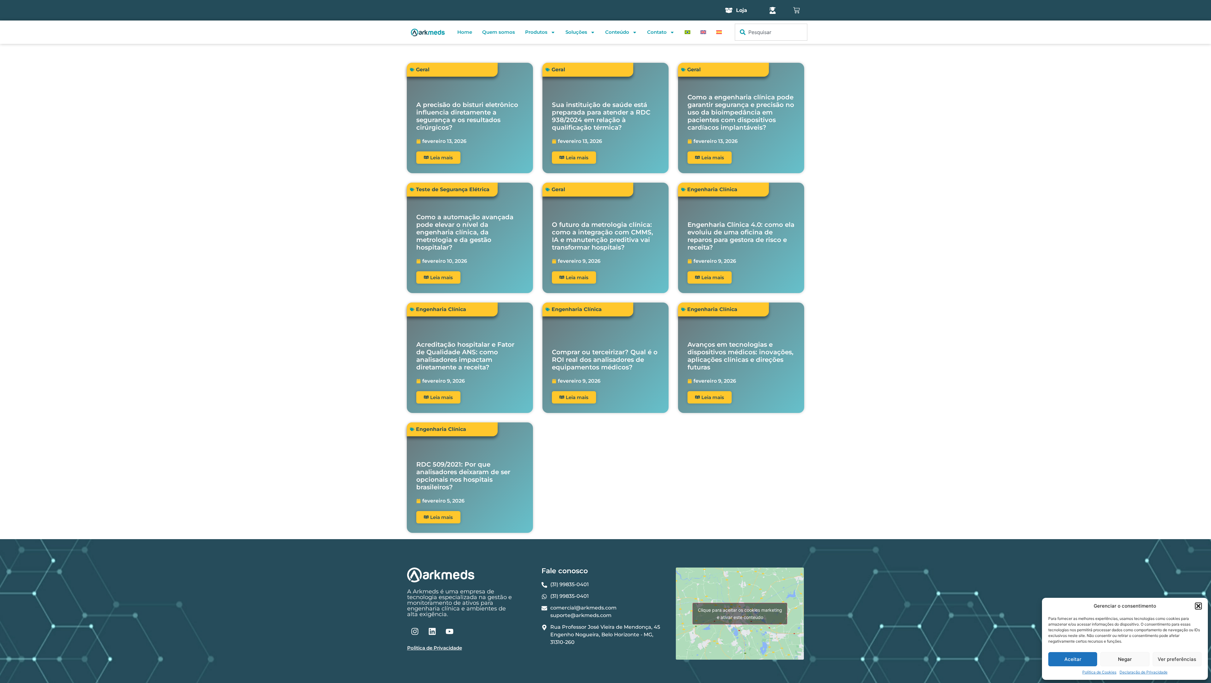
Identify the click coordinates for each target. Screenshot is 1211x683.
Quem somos (498, 32)
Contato (657, 32)
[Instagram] (415, 631)
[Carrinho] (796, 10)
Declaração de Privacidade (1143, 672)
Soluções (576, 32)
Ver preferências (1177, 659)
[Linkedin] (432, 631)
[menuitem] (687, 32)
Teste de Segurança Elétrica (452, 189)
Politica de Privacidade (434, 648)
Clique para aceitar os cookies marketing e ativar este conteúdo (740, 613)
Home (464, 32)
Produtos (536, 32)
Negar (1125, 659)
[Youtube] (450, 631)
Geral (423, 70)
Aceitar (1072, 659)
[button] (1198, 606)
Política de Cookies (1099, 672)
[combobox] (771, 32)
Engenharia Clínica (712, 189)
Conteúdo (617, 32)
